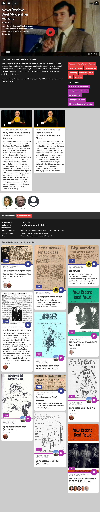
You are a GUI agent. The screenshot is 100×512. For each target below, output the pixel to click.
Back (15, 3)
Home (3, 59)
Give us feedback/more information (81, 104)
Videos (8, 59)
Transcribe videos (75, 95)
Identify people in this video (78, 91)
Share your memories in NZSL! (79, 86)
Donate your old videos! (77, 99)
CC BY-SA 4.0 (43, 233)
